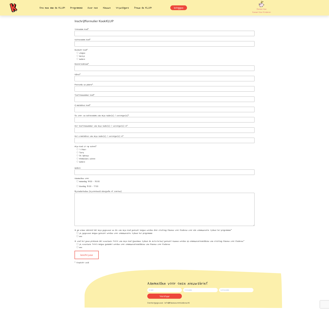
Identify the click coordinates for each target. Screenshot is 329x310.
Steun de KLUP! (143, 8)
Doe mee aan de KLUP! (52, 8)
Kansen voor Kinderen (261, 12)
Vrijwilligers (122, 8)
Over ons (93, 8)
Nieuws (107, 8)
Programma (76, 8)
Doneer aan (262, 9)
